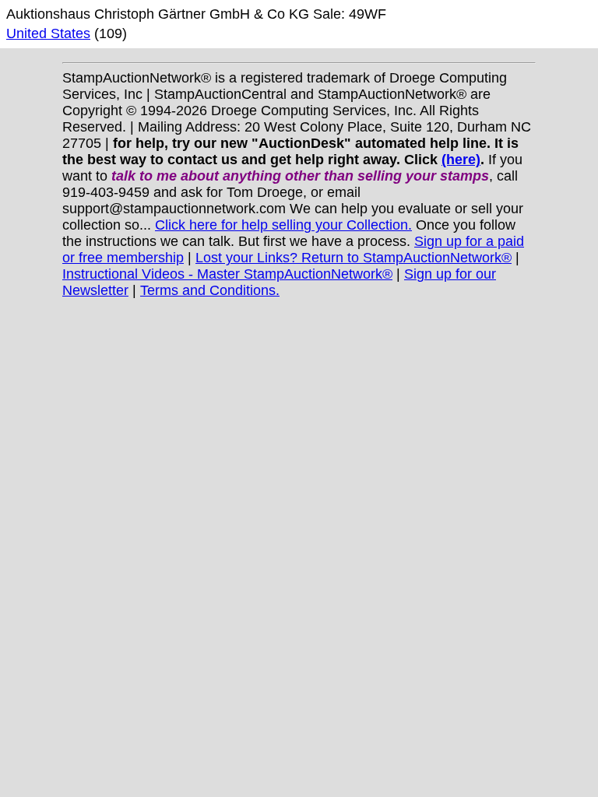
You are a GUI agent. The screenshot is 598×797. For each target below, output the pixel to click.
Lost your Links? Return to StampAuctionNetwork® (353, 257)
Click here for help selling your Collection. (283, 225)
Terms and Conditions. (210, 290)
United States (48, 33)
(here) (460, 159)
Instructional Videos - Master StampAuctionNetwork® (227, 274)
